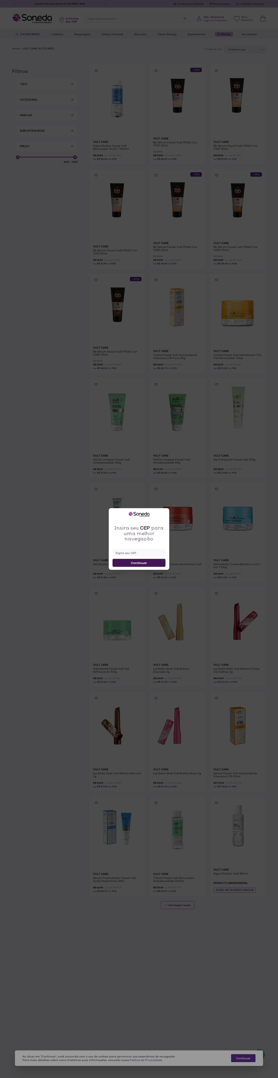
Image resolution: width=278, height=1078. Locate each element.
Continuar (139, 563)
